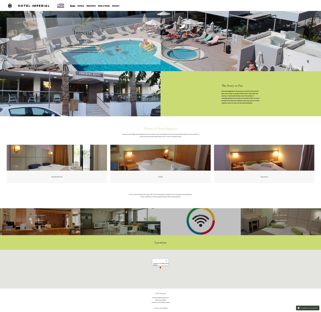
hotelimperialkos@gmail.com (160, 297)
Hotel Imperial (34, 6)
